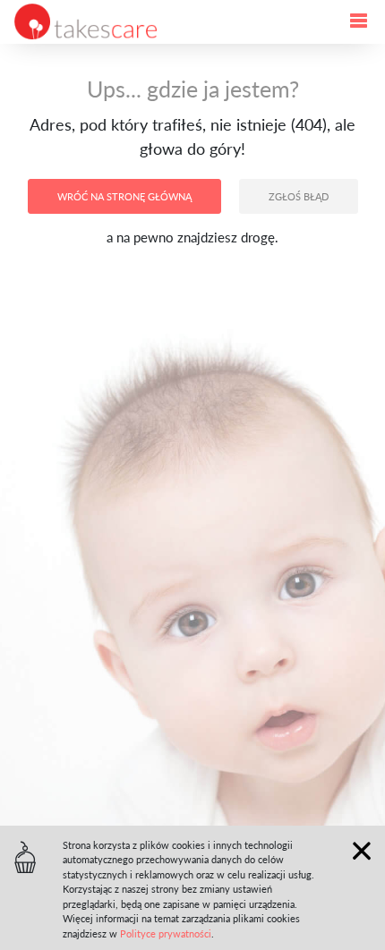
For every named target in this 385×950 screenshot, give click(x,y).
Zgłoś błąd (299, 196)
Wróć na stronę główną (124, 196)
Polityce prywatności (165, 933)
